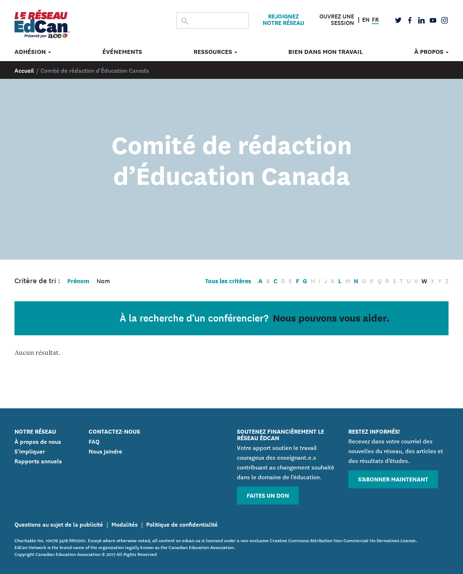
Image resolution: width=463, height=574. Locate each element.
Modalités (124, 523)
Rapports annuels (38, 460)
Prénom (78, 280)
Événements (122, 52)
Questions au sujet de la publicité (58, 523)
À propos (429, 52)
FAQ (94, 441)
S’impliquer (29, 450)
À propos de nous (37, 441)
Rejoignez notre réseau (283, 19)
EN (366, 18)
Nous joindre (105, 450)
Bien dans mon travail (325, 52)
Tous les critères (228, 280)
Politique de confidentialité (182, 523)
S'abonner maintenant (393, 478)
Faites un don (268, 494)
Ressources (214, 52)
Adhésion (30, 52)
